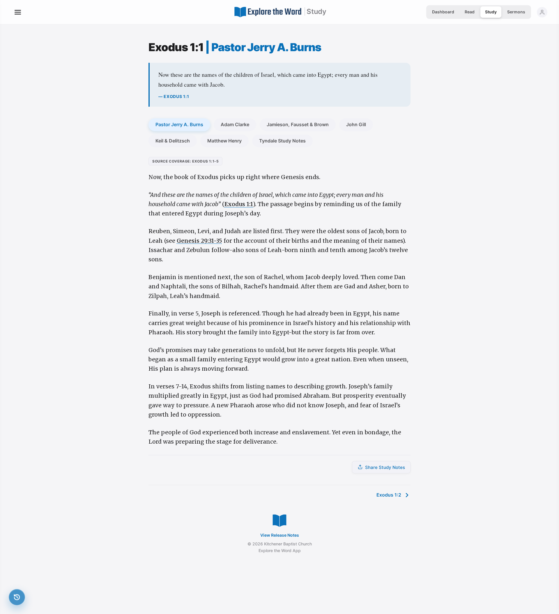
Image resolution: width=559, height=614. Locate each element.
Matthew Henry (224, 141)
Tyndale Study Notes (282, 141)
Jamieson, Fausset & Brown (298, 124)
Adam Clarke (235, 124)
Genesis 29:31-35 (199, 240)
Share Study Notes (385, 467)
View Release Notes (279, 535)
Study (491, 11)
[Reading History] (17, 597)
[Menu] (18, 12)
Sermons (516, 11)
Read (470, 11)
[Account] (542, 12)
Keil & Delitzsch (172, 141)
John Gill (356, 124)
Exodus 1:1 (238, 204)
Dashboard (443, 11)
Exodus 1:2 (388, 495)
